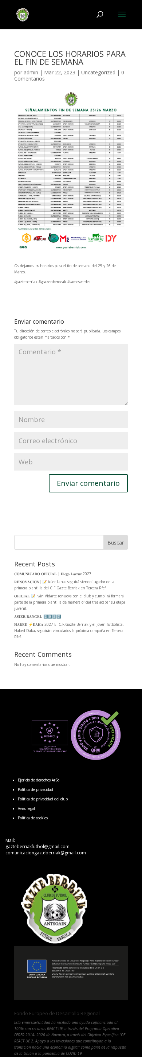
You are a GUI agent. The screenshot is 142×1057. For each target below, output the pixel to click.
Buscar (115, 542)
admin (31, 72)
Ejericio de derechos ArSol (39, 780)
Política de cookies (33, 817)
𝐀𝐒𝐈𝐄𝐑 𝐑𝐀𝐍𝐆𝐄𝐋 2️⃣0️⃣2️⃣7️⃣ (37, 616)
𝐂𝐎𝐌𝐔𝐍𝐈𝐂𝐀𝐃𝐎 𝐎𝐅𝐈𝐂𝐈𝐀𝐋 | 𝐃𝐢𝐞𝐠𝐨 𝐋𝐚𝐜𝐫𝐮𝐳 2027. (53, 573)
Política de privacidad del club (43, 798)
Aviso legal (26, 808)
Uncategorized (98, 72)
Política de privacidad (35, 789)
